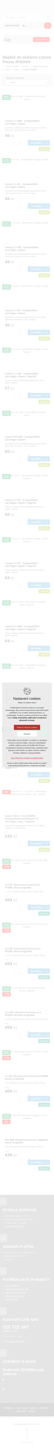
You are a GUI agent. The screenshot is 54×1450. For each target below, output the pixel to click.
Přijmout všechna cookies (27, 727)
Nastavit (27, 734)
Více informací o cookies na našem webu (27, 758)
